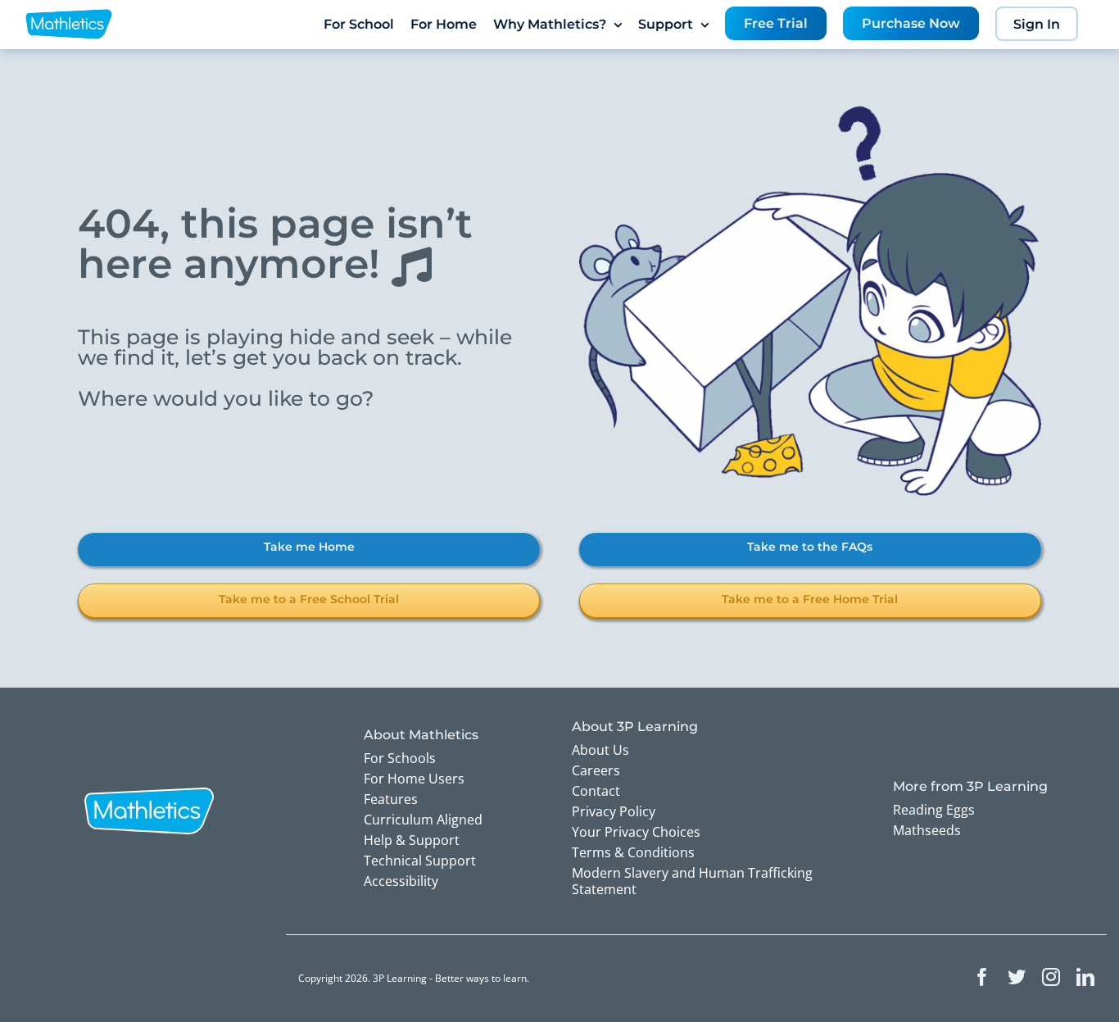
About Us (600, 750)
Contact (596, 791)
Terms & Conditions (633, 852)
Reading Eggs (934, 810)
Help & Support (412, 840)
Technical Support (420, 860)
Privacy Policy (613, 811)
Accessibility (401, 881)
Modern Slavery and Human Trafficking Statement (692, 881)
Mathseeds (927, 830)
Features (391, 799)
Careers (596, 770)
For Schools (400, 758)
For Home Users (414, 778)
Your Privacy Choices (636, 832)
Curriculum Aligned (423, 819)
